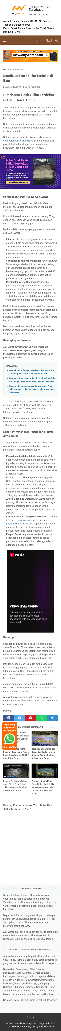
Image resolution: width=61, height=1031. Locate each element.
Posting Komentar (31, 87)
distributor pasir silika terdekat (19, 140)
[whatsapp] (41, 718)
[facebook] (8, 718)
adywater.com (13, 523)
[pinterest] (30, 718)
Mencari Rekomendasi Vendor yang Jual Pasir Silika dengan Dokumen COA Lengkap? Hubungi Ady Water (31, 389)
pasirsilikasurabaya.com (29, 520)
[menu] (6, 40)
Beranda (30, 1017)
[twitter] (19, 718)
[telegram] (52, 718)
